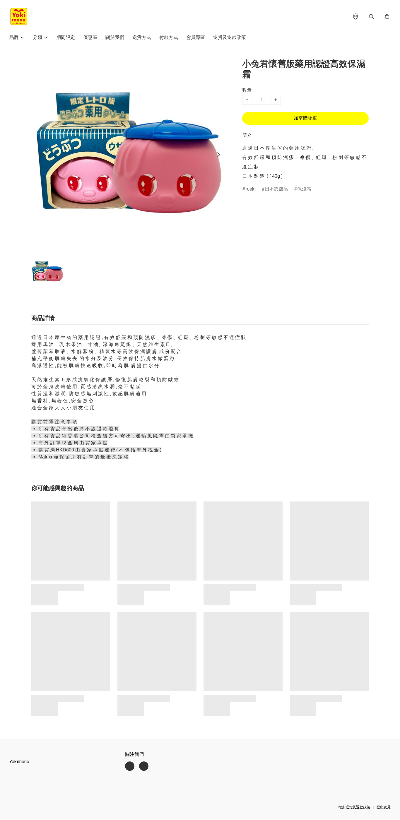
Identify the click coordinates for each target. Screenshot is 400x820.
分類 (37, 37)
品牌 (14, 37)
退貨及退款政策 (229, 37)
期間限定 (65, 37)
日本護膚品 (276, 189)
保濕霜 (304, 189)
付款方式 (168, 37)
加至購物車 (305, 118)
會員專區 (195, 37)
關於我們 (114, 37)
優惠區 (90, 37)
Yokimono (19, 761)
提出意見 (384, 807)
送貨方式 (141, 37)
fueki (250, 189)
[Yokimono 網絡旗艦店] (18, 16)
